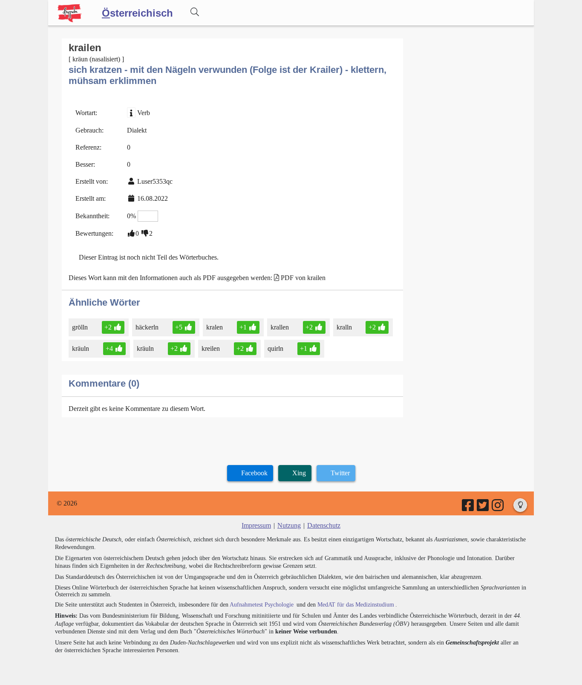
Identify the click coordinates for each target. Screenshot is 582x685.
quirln (275, 348)
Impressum (256, 525)
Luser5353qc (155, 181)
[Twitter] (483, 508)
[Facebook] (468, 508)
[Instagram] (498, 508)
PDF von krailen (303, 277)
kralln (344, 327)
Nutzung (289, 525)
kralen (214, 327)
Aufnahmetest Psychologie (262, 604)
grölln (80, 327)
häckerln (146, 327)
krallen (280, 327)
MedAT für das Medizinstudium (355, 604)
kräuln (80, 348)
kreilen (211, 348)
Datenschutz (323, 525)
